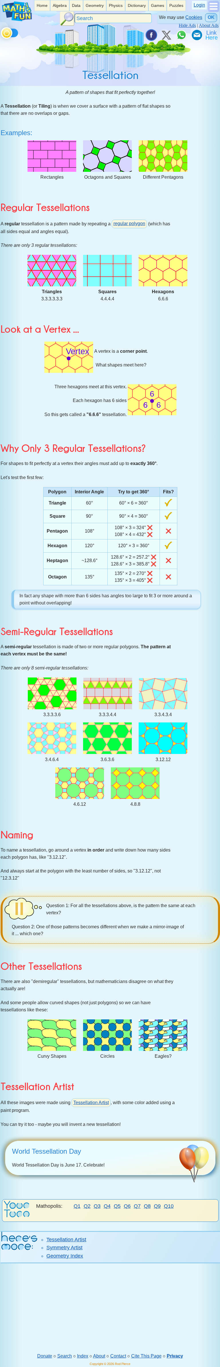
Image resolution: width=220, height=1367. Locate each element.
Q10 (169, 1206)
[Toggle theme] (2, 31)
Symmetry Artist (64, 1247)
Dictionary (137, 5)
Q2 (87, 1206)
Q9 (157, 1206)
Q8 (147, 1206)
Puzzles (176, 5)
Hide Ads (187, 25)
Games (157, 5)
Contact (118, 1356)
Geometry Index (64, 1256)
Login (199, 5)
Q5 (117, 1206)
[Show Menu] (213, 10)
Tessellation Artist (91, 1102)
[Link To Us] (212, 35)
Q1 (77, 1206)
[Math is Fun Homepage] (17, 19)
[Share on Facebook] (151, 35)
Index (82, 1356)
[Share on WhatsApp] (181, 35)
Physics (116, 5)
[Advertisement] (110, 1308)
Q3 (97, 1206)
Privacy (175, 1356)
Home (42, 5)
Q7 (137, 1206)
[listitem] (42, 5)
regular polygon (129, 223)
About (99, 1356)
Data (76, 5)
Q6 (127, 1206)
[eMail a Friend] (196, 35)
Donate (44, 1356)
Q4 (107, 1206)
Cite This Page (146, 1356)
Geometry (95, 5)
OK (211, 17)
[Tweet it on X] (166, 35)
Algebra (60, 5)
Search (64, 1356)
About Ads (209, 25)
